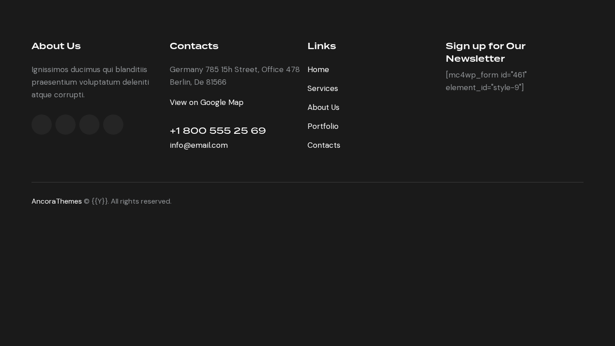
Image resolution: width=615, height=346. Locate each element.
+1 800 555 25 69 (218, 130)
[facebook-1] (42, 124)
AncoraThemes (57, 201)
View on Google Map (207, 102)
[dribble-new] (89, 124)
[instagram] (113, 124)
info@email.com (199, 145)
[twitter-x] (65, 124)
